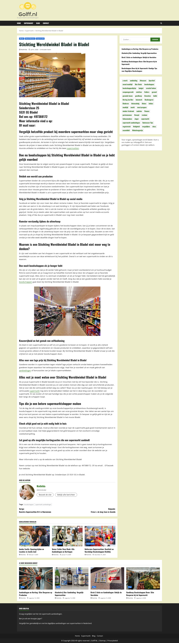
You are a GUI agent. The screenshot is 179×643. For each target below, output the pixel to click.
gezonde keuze (128, 96)
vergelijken (146, 126)
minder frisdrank (128, 111)
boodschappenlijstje (129, 88)
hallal (155, 96)
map (104, 640)
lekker (151, 103)
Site (100, 640)
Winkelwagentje (137, 130)
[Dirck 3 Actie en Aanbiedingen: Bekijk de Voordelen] (107, 578)
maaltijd (125, 107)
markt (133, 107)
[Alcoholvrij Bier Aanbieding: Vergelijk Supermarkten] (71, 578)
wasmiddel (126, 130)
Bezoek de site (45, 494)
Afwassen (143, 80)
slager (137, 119)
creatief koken (151, 88)
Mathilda (24, 50)
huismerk (139, 100)
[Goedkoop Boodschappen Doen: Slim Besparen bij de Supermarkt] (143, 578)
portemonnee (127, 115)
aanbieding (133, 80)
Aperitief (152, 80)
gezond (154, 92)
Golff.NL (94, 640)
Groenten (147, 96)
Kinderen (126, 103)
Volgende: (103, 510)
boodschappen (25, 282)
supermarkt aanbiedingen (43, 504)
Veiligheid (136, 126)
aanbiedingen (25, 370)
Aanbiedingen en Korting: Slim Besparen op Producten (140, 49)
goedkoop (138, 96)
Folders (146, 92)
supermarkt (35, 391)
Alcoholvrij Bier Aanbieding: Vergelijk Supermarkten (139, 53)
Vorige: (35, 510)
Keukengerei (149, 100)
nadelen (139, 111)
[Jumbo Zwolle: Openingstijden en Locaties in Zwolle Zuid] (34, 536)
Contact (46, 23)
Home (19, 23)
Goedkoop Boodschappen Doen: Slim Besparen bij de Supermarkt (140, 593)
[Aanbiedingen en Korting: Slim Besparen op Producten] (36, 578)
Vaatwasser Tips (147, 123)
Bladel (22, 38)
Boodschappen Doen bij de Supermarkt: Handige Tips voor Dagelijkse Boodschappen (139, 69)
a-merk (125, 80)
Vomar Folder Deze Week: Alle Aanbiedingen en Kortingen (63, 550)
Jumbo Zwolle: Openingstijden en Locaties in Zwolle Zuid (31, 550)
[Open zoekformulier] (161, 23)
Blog (38, 23)
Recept (136, 115)
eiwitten (139, 92)
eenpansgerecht (128, 92)
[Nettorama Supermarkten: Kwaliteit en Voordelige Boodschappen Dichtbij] (100, 536)
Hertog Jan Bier (128, 100)
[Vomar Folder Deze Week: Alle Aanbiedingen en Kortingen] (67, 536)
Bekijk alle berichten (66, 494)
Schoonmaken (127, 119)
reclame (144, 115)
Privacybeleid (112, 640)
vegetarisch (127, 126)
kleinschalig (135, 103)
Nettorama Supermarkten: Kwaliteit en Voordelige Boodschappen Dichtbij (99, 550)
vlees (154, 126)
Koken (144, 103)
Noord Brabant (30, 38)
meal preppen (141, 107)
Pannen (146, 111)
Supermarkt (28, 23)
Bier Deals (138, 84)
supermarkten (73, 148)
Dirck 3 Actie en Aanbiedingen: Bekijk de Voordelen (139, 57)
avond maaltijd (127, 84)
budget (141, 88)
